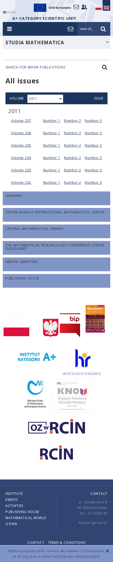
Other (11, 524)
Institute (14, 493)
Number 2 (72, 120)
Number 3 (93, 120)
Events (11, 499)
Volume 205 (21, 145)
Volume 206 (21, 133)
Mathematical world (25, 518)
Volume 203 (21, 170)
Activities (14, 505)
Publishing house (22, 511)
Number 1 (51, 120)
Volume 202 (21, 182)
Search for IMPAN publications (35, 67)
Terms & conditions (67, 542)
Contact (99, 493)
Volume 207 (21, 120)
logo (9, 12)
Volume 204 (21, 157)
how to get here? (93, 522)
